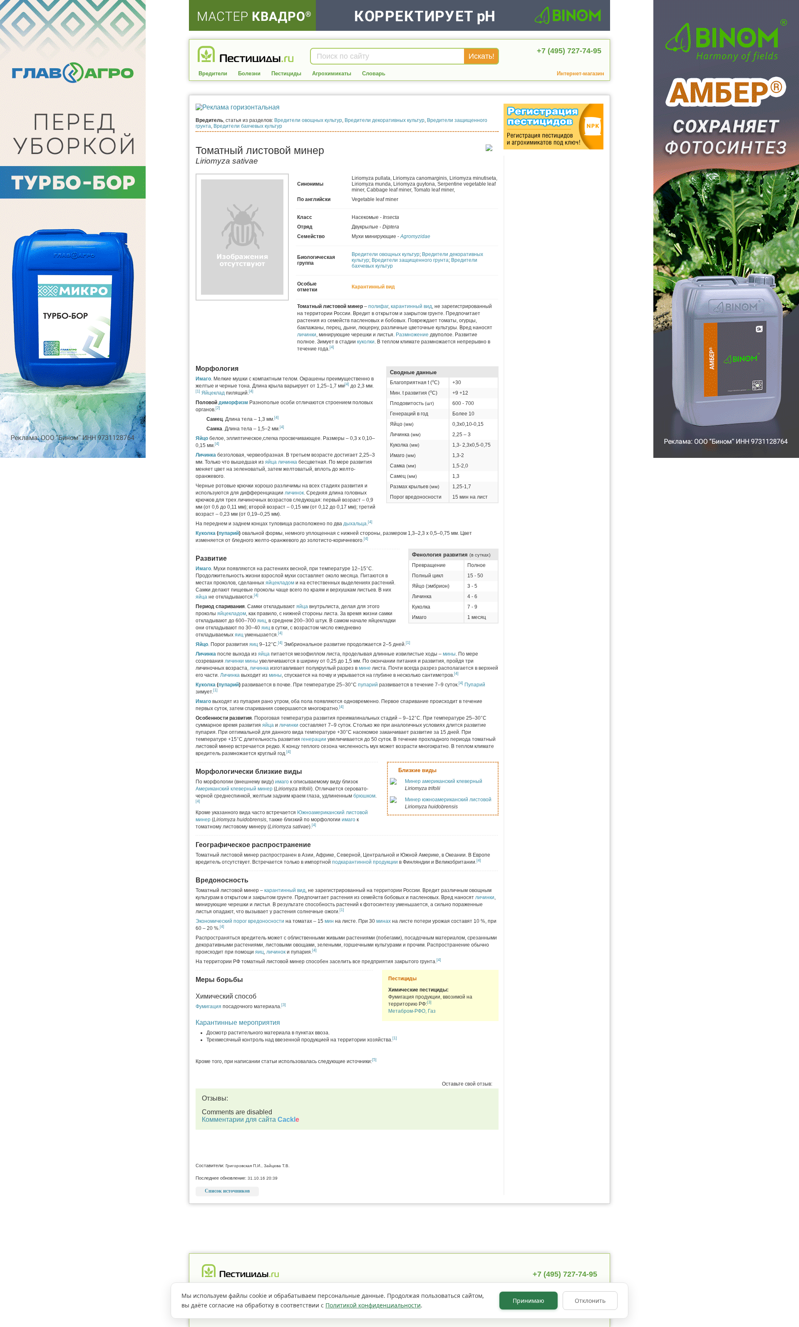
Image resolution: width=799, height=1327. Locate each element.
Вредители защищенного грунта (410, 260)
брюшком (364, 796)
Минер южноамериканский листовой (448, 800)
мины (449, 654)
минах (383, 921)
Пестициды (286, 73)
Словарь (373, 73)
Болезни (249, 73)
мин (329, 921)
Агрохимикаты (331, 73)
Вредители (213, 73)
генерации (313, 739)
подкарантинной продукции (365, 862)
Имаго (203, 379)
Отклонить (590, 1301)
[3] (429, 1002)
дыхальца (355, 524)
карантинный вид (411, 306)
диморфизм (233, 402)
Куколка (206, 533)
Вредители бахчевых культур (247, 126)
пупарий (228, 533)
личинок (294, 493)
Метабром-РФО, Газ (412, 1011)
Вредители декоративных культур (384, 120)
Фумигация (208, 1006)
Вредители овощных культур (308, 120)
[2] (218, 408)
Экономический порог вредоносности (240, 921)
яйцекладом (280, 583)
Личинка (206, 455)
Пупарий (474, 685)
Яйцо (202, 438)
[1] (198, 391)
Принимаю (528, 1301)
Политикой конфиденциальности (373, 1305)
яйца (271, 462)
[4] (332, 347)
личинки (306, 335)
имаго (282, 782)
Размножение (412, 335)
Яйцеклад (213, 393)
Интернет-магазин (580, 73)
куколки (366, 342)
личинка (287, 462)
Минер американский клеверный (443, 781)
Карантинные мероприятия (238, 1022)
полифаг (378, 306)
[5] (374, 1060)
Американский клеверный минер (235, 789)
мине (365, 668)
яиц (261, 621)
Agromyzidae (415, 236)
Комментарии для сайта (250, 1119)
